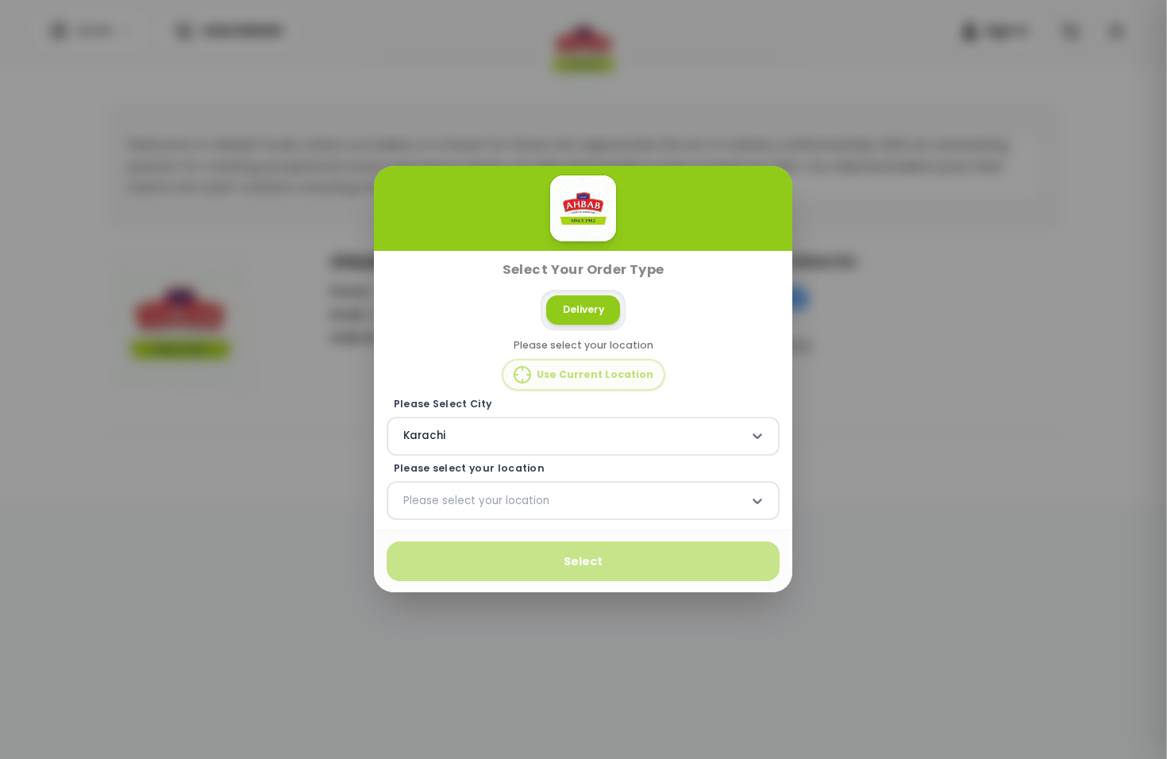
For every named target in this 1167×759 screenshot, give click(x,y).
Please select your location (469, 468)
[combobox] (404, 436)
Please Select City (443, 404)
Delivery (583, 309)
